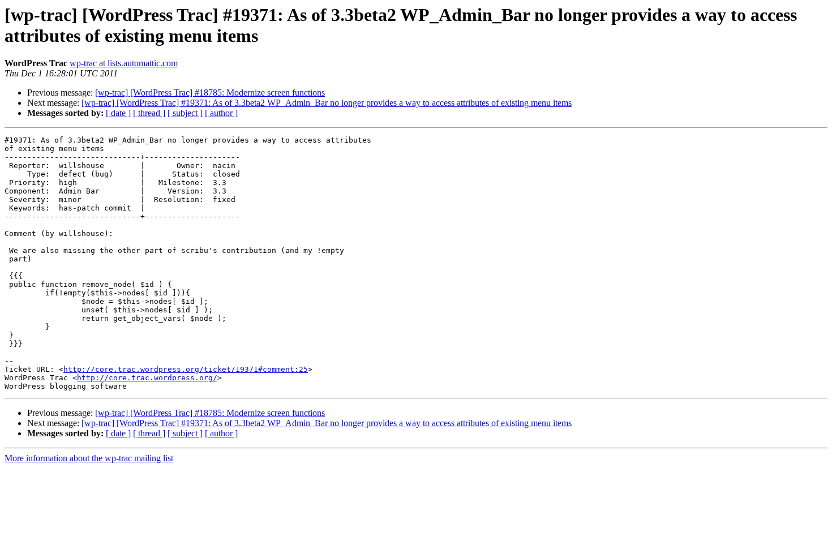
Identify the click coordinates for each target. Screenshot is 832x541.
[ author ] (221, 113)
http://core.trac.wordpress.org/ (147, 377)
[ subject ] (185, 113)
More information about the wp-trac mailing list (89, 458)
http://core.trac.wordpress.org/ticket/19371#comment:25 (185, 369)
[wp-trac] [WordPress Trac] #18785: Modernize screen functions (210, 92)
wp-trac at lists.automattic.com (124, 63)
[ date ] (118, 113)
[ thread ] (149, 113)
